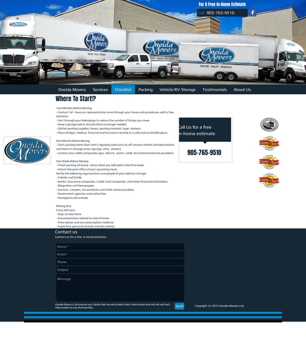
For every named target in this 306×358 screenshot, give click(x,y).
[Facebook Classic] (252, 12)
